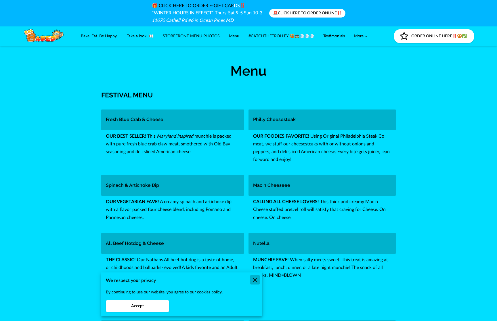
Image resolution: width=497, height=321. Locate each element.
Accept (137, 306)
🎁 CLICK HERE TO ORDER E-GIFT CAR (193, 5)
